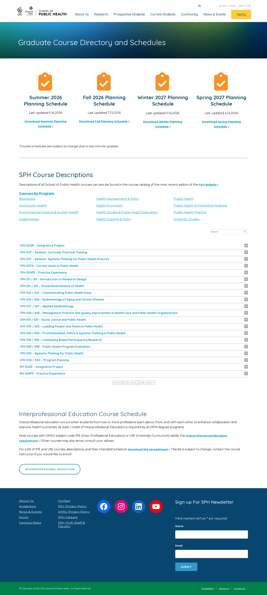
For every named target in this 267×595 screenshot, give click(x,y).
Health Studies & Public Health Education (126, 212)
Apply (241, 14)
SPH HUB (245, 5)
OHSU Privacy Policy (74, 511)
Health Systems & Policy (113, 219)
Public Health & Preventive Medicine (200, 205)
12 (143, 382)
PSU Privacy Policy (72, 506)
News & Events (214, 14)
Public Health (184, 199)
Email (179, 545)
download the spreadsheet (148, 449)
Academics (27, 506)
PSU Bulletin (208, 184)
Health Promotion (109, 205)
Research (101, 14)
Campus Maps (30, 522)
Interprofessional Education (49, 469)
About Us (82, 14)
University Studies (186, 219)
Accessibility (207, 588)
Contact (64, 501)
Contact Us (239, 588)
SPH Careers (68, 517)
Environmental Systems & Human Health (49, 212)
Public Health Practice (190, 212)
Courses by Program (36, 193)
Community (189, 14)
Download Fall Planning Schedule (103, 121)
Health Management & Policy (117, 199)
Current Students (162, 14)
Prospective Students (129, 14)
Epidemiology (29, 219)
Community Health (33, 205)
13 (149, 382)
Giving (23, 517)
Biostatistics (27, 199)
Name (180, 526)
